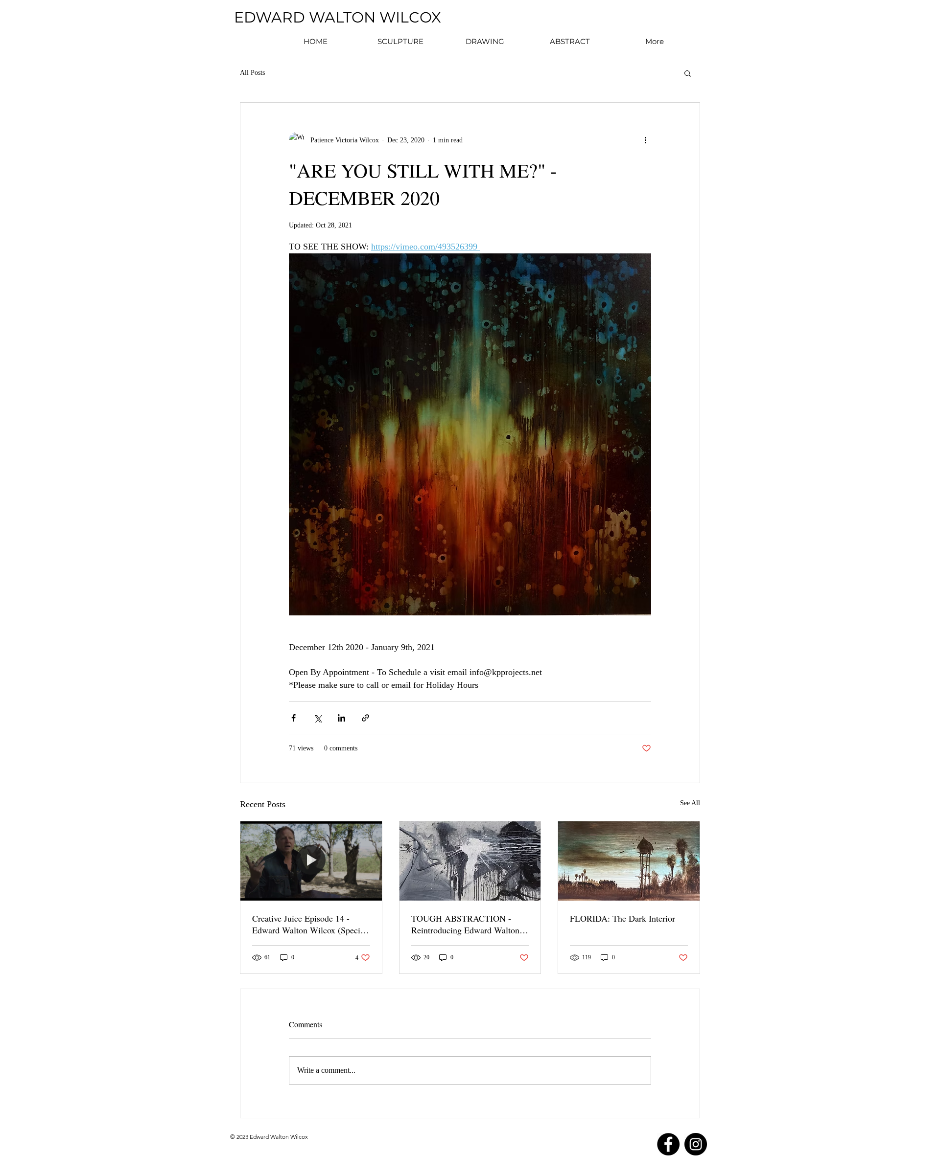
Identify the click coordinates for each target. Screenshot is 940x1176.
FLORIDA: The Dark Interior (622, 918)
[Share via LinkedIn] (341, 718)
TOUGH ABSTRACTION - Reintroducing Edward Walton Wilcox (465, 924)
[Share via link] (365, 718)
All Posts (252, 72)
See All (690, 803)
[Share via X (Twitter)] (317, 718)
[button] (687, 73)
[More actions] (645, 140)
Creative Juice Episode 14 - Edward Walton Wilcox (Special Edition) (309, 924)
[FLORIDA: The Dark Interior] (629, 861)
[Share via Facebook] (293, 718)
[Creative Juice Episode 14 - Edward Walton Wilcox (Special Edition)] (311, 861)
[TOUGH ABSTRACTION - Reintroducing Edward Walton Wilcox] (470, 861)
